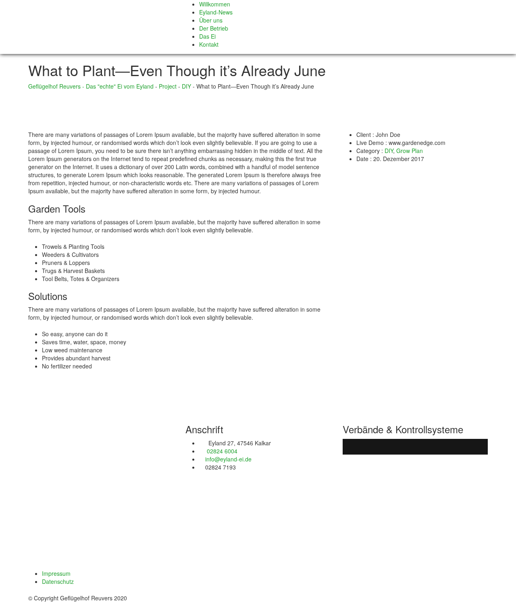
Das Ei (207, 36)
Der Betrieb (213, 28)
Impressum (56, 573)
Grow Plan (409, 151)
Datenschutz (58, 581)
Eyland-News (216, 12)
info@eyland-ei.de (228, 459)
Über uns (211, 20)
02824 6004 (221, 451)
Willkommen (214, 4)
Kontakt (208, 44)
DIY (389, 151)
